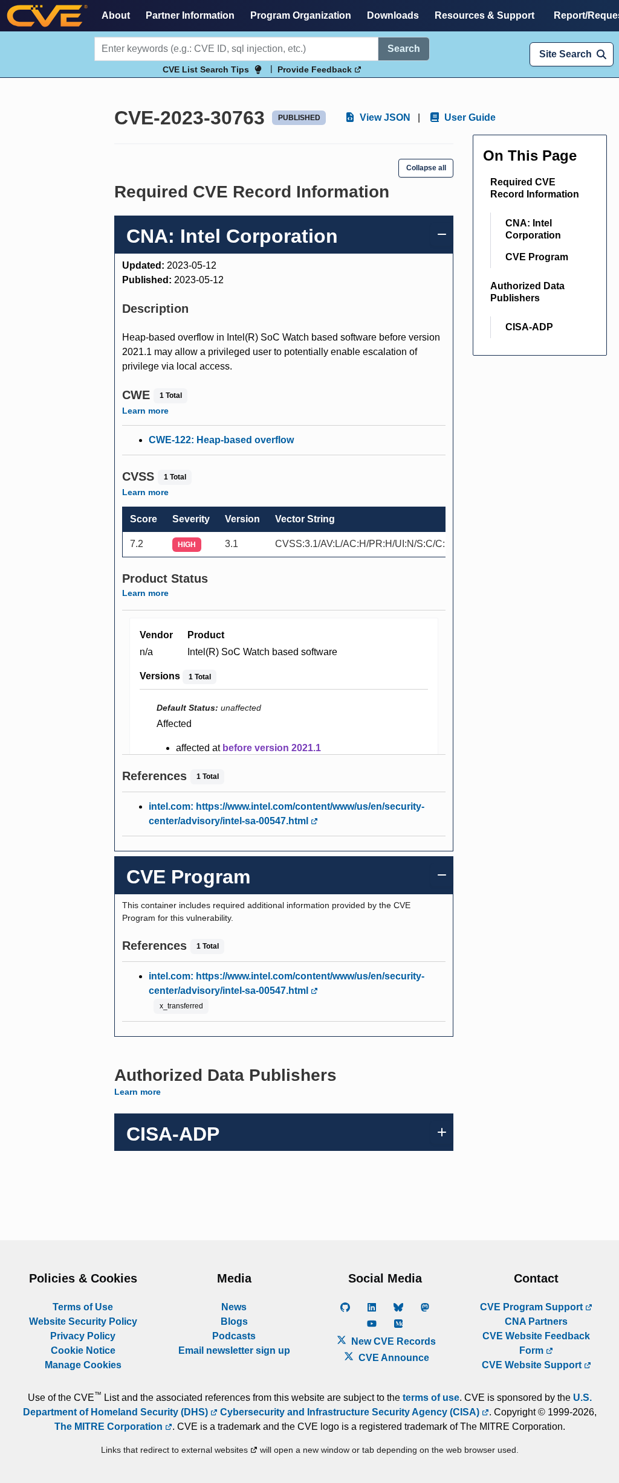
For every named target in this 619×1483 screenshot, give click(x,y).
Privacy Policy (82, 1336)
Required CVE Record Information (534, 188)
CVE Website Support (533, 1365)
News (234, 1307)
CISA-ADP (529, 327)
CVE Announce (392, 1358)
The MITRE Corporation (109, 1426)
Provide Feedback (315, 69)
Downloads (393, 15)
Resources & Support (484, 15)
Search (403, 48)
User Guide (469, 117)
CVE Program (536, 257)
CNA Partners (536, 1321)
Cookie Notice (83, 1350)
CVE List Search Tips (206, 69)
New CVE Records (392, 1341)
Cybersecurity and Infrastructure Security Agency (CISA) (350, 1412)
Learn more (145, 410)
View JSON (383, 117)
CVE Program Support (532, 1307)
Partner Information (190, 15)
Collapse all (426, 168)
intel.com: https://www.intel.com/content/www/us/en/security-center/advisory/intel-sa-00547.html (286, 813)
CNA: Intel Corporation (533, 229)
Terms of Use (83, 1307)
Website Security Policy (83, 1321)
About (116, 15)
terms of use (431, 1397)
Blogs (234, 1321)
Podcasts (234, 1336)
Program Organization (300, 15)
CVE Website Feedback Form (536, 1343)
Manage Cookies (83, 1365)
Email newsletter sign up (234, 1350)
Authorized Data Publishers (527, 292)
